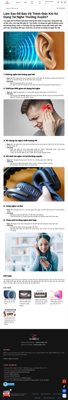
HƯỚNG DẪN (37, 398)
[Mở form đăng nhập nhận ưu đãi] (6, 394)
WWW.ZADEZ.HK (41, 342)
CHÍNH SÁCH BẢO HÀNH (49, 398)
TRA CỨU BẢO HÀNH (58, 394)
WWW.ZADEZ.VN (39, 345)
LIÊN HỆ (59, 398)
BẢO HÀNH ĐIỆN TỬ (46, 394)
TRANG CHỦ (35, 394)
